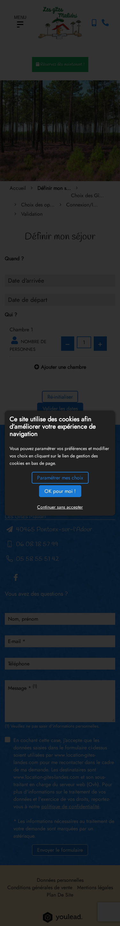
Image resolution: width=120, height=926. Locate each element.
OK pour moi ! (60, 491)
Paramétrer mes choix (60, 477)
